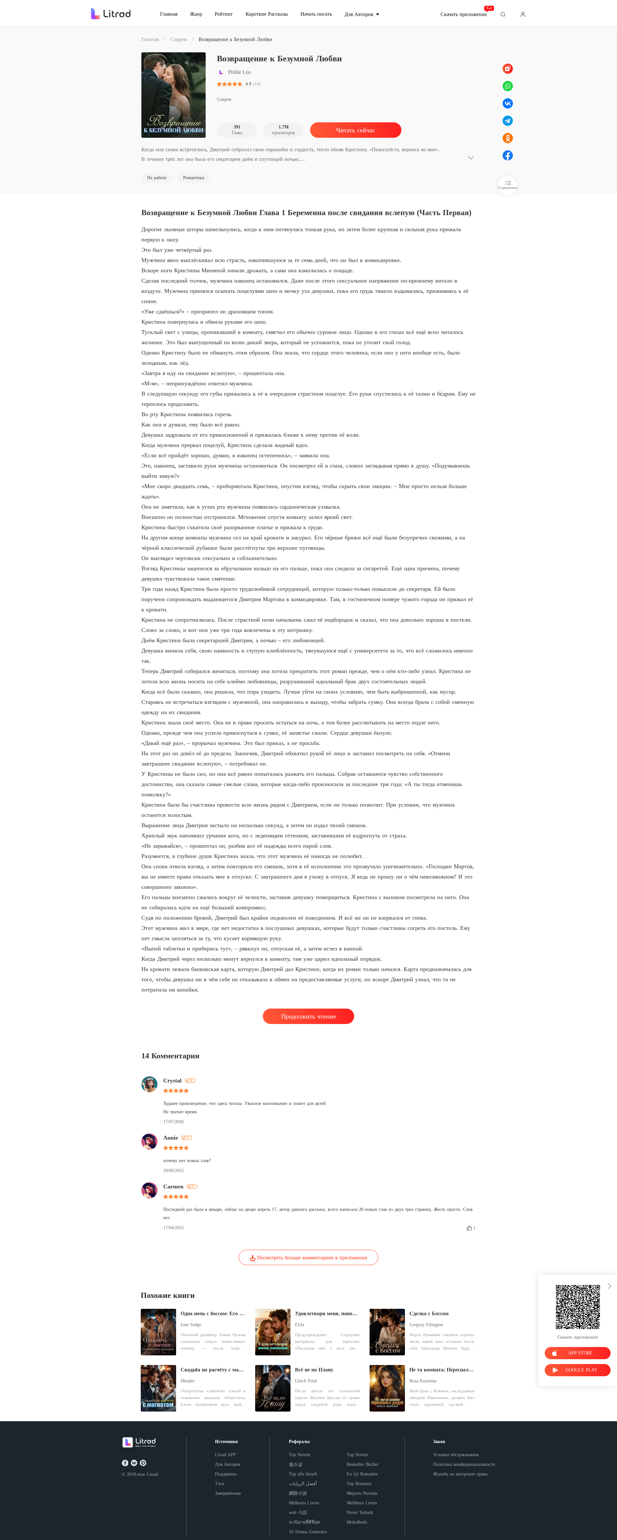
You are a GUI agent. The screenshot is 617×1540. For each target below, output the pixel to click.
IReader (188, 1380)
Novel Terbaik (360, 1512)
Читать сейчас (355, 130)
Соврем (178, 39)
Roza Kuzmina (422, 1380)
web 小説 (298, 1512)
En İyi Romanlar (362, 1474)
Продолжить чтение (308, 1016)
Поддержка (226, 1474)
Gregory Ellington (426, 1324)
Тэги (219, 1483)
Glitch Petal (306, 1380)
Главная (150, 39)
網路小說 (298, 1493)
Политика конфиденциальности (464, 1464)
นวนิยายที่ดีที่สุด (304, 1522)
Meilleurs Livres (362, 1503)
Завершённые (228, 1493)
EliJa (299, 1324)
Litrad (152, 1474)
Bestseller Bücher (363, 1464)
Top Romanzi (359, 1483)
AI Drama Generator (308, 1531)
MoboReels (357, 1522)
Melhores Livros (304, 1503)
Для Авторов (227, 1464)
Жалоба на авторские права (460, 1474)
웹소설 (295, 1464)
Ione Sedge (191, 1324)
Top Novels (299, 1454)
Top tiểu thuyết (303, 1474)
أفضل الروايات (303, 1483)
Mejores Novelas (362, 1493)
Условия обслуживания (455, 1454)
